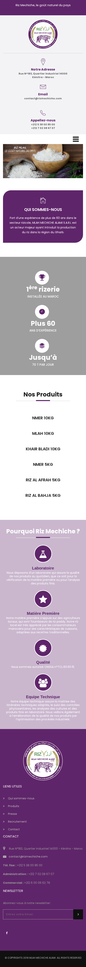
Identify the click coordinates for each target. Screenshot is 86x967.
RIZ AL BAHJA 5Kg (43, 495)
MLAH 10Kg (43, 433)
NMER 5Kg (43, 464)
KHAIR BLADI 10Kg (43, 449)
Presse (12, 814)
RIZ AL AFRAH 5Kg (43, 480)
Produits (13, 806)
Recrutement (17, 822)
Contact (14, 829)
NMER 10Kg (43, 418)
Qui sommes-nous (21, 798)
